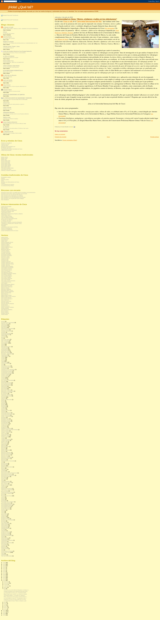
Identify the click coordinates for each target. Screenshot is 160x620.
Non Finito (3, 477)
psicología (3, 500)
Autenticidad (4, 347)
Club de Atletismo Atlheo (7, 217)
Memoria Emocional (6, 453)
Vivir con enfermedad (6, 556)
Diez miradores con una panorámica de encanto (13, 197)
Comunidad (4, 368)
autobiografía (4, 349)
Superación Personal (6, 542)
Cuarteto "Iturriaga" (6, 253)
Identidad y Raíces (6, 420)
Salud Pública (4, 525)
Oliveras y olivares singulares (8, 170)
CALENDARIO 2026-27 (8, 47)
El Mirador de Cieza (6, 147)
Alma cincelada (5, 329)
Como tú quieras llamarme (10, 122)
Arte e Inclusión (5, 340)
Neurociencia (4, 471)
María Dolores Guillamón (7, 291)
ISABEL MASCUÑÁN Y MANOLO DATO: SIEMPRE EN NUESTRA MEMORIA (20, 28)
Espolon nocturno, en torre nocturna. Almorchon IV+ (14, 86)
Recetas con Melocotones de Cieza (10, 182)
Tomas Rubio (4, 314)
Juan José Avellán (5, 279)
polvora (3, 498)
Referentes (4, 515)
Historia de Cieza (5, 410)
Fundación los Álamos (6, 219)
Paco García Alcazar (6, 297)
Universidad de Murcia (7, 551)
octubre (6, 584)
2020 (4, 570)
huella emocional (5, 415)
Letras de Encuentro (6, 150)
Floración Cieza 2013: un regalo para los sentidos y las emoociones (18, 192)
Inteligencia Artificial (6, 428)
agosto (5, 587)
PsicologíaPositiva (5, 506)
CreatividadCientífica (6, 371)
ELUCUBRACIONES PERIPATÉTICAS (13, 70)
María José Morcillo (6, 292)
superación (4, 541)
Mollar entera (4, 157)
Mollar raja (4, 159)
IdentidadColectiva (6, 421)
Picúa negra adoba (6, 165)
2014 (4, 577)
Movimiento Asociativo (6, 467)
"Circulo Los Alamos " (8, 81)
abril (5, 605)
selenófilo (3, 530)
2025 (4, 564)
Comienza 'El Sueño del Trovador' (10, 57)
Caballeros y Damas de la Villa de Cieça (11, 223)
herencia (3, 409)
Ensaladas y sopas (6, 177)
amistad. (3, 332)
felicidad (3, 403)
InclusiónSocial (5, 423)
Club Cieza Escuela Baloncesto (9, 218)
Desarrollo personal (6, 382)
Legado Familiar (5, 440)
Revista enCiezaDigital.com (8, 146)
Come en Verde (7, 107)
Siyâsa (3, 536)
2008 (4, 615)
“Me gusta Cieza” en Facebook (9, 210)
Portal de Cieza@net (6, 143)
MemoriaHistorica (5, 458)
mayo (5, 603)
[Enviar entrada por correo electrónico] (74, 126)
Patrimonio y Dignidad (6, 489)
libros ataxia (4, 442)
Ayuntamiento (4, 350)
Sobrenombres (5, 537)
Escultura (3, 397)
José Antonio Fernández (7, 267)
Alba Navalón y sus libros (7, 209)
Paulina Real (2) (5, 306)
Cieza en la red (5, 144)
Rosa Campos (4, 310)
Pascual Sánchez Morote (7, 303)
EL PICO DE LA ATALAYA (9, 75)
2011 (4, 610)
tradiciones (4, 547)
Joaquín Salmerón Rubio (7, 264)
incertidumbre (4, 422)
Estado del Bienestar (6, 399)
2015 (4, 576)
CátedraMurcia (5, 356)
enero (5, 609)
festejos (3, 404)
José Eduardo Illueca (6, 270)
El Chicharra (4, 393)
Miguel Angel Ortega (6, 295)
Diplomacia (4, 386)
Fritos (2, 180)
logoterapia (4, 444)
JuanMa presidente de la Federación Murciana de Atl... (16, 591)
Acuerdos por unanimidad (7, 322)
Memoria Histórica (5, 454)
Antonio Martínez (5, 245)
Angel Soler (4, 241)
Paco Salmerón (5, 300)
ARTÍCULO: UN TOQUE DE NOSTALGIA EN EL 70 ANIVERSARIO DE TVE (20, 43)
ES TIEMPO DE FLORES (9, 38)
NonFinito (3, 479)
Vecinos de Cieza (5, 552)
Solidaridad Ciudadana (7, 540)
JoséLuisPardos (5, 434)
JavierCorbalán (5, 430)
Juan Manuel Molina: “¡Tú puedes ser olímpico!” (14, 595)
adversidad (4, 325)
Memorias (3, 459)
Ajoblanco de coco (7, 109)
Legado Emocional (6, 439)
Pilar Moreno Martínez (6, 309)
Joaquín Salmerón (5, 432)
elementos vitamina (6, 394)
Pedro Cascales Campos (7, 307)
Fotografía (3, 406)
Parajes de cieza (5, 485)
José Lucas (4, 433)
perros (2, 494)
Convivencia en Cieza (6, 370)
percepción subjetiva (6, 493)
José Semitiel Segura (6, 276)
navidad (3, 470)
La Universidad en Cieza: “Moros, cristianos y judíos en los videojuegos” (86, 19)
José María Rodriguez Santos (8, 273)
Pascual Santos (5, 302)
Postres (3, 183)
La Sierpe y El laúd (6, 221)
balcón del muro (5, 351)
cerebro (3, 358)
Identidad (3, 417)
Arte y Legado (4, 341)
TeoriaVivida (4, 545)
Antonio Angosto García (7, 242)
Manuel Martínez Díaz (6, 285)
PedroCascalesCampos (7, 492)
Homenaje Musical (6, 412)
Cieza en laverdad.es (6, 228)
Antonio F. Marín (7, 89)
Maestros (3, 445)
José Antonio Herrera (6, 268)
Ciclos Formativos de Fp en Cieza (9, 230)
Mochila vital (4, 463)
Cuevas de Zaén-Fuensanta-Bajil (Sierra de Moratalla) (15, 99)
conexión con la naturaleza (8, 369)
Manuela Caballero (6, 289)
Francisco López (5, 256)
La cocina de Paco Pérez (7, 185)
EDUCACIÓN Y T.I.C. (8, 61)
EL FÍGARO (6, 126)
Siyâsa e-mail (6, 117)
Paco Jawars (4, 483)
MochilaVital (4, 464)
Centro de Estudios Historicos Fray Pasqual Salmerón (17, 51)
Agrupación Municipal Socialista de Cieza (11, 149)
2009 (4, 613)
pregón (3, 499)
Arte (2, 338)
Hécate (5, 32)
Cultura (3, 378)
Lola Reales (4, 283)
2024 (4, 565)
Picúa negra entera (6, 164)
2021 (4, 568)
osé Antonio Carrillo (6, 482)
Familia (3, 402)
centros (3, 357)
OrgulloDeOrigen (5, 481)
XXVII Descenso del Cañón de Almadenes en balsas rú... (16, 590)
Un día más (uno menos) (8, 33)
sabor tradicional (5, 523)
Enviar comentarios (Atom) (70, 140)
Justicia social (4, 436)
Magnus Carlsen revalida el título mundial (12, 133)
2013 (4, 579)
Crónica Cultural (5, 374)
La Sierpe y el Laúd (8, 27)
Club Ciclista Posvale (6, 216)
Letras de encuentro (6, 206)
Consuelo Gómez (5, 251)
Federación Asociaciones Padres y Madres (12, 213)
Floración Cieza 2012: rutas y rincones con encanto (14, 193)
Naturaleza (4, 469)
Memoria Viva (4, 456)
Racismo (3, 510)
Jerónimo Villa (4, 260)
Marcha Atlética (5, 446)
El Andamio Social (5, 392)
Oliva (2, 480)
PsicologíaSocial (5, 507)
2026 (4, 562)
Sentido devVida (5, 534)
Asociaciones (4, 343)
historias (3, 411)
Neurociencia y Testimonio (8, 475)
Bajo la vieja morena (7, 72)
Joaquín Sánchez (5, 265)
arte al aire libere (5, 339)
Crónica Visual (5, 375)
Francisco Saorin (5, 258)
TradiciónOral (4, 548)
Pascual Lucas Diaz (6, 301)
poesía (3, 497)
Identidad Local (5, 418)
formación (3, 405)
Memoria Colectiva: (6, 452)
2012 (4, 580)
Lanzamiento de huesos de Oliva (9, 227)
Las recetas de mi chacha (7, 184)
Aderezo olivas (5, 323)
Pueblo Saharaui (5, 509)
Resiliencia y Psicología (7, 519)
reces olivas (4, 513)
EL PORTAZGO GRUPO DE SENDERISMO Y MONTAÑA (17, 98)
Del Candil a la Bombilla (7, 380)
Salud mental (4, 524)
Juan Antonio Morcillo (6, 278)
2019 (4, 571)
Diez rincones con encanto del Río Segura (11, 195)
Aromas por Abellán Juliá (7, 211)
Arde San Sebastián (7, 76)
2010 (4, 612)
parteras (3, 487)
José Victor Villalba (6, 277)
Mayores (3, 448)
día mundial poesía (6, 384)
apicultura (3, 337)
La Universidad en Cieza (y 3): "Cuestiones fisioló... (15, 592)
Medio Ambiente (5, 450)
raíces (2, 512)
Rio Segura (4, 522)
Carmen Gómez (5, 250)
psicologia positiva (6, 503)
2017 (4, 573)
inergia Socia (4, 424)
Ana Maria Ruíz (5, 238)
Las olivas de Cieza (6, 169)
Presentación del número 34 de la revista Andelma (14, 52)
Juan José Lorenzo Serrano (8, 280)
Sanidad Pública (5, 528)
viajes (2, 553)
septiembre (6, 586)
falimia (3, 400)
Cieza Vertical (6, 85)
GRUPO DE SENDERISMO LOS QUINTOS (14, 94)
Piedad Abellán (5, 308)
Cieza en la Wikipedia (6, 229)
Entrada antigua (154, 137)
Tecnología (4, 544)
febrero (6, 607)
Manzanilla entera (5, 166)
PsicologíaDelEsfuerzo (7, 504)
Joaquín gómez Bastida (7, 266)
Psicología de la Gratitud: (7, 501)
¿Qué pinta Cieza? (6, 212)
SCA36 (3, 529)
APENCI (3, 335)
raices (2, 511)
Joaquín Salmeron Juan (7, 262)
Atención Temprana (6, 346)
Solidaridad (4, 539)
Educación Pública (6, 390)
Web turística (4, 207)
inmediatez (4, 426)
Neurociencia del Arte (6, 474)
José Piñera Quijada (6, 274)
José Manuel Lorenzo (6, 272)
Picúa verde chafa (5, 160)
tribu (2, 550)
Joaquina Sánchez (6, 261)
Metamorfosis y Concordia (7, 461)
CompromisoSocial (6, 367)
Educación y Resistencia (7, 391)
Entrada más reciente (60, 137)
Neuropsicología (5, 476)
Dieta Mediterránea (6, 385)
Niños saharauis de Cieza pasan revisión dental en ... (16, 596)
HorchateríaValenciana (7, 414)
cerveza (3, 359)
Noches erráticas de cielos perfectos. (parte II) (13, 104)
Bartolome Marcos (5, 249)
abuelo (3, 321)
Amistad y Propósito (6, 331)
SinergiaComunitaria (6, 535)
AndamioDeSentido (6, 333)
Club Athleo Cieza (5, 365)
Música (3, 468)
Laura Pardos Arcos (6, 282)
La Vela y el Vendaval (8, 56)
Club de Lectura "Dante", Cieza (11, 46)
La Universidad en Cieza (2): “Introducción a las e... (15, 598)
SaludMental (4, 527)
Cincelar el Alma (5, 363)
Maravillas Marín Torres (7, 290)
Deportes (3, 381)
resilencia (3, 516)
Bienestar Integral (5, 352)
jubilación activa (5, 435)
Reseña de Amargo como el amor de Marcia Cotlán (14, 123)
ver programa (109, 28)
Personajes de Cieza (6, 495)
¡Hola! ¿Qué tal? (20, 7)
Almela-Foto (6, 102)
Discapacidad (4, 387)
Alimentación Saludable (7, 328)
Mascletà (3, 447)
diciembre (6, 581)
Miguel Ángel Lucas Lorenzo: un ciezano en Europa (15, 594)
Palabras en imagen (8, 41)
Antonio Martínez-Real (6, 247)
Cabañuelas (4, 355)
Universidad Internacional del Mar (89, 21)
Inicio (108, 137)
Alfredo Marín (4, 237)
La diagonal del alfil (8, 131)
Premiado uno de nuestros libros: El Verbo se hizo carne (15, 128)
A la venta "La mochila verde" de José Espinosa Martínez (16, 113)
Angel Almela (4, 239)
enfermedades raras (6, 396)
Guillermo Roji (4, 259)
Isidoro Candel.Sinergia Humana (9, 429)
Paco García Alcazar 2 (6, 298)
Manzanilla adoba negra (7, 168)
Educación (4, 388)
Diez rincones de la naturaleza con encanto (12, 196)
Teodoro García (5, 313)
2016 (4, 574)
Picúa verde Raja (5, 162)
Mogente (3, 465)
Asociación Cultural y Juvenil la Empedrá (11, 222)
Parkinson (3, 486)
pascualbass (4, 224)
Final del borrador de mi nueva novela (11, 91)
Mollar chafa (4, 158)
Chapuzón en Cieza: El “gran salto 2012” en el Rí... (15, 599)
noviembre (6, 583)
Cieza (2, 361)
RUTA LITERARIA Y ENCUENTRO (11, 67)
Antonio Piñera (5, 248)
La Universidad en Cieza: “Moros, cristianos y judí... (15, 600)
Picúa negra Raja (5, 163)
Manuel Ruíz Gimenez (6, 286)
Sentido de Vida (5, 533)
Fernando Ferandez (6, 254)
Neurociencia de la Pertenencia (9, 473)
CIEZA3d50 (4, 362)
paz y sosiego (4, 491)
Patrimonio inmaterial (6, 488)
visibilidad (3, 554)
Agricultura (4, 327)
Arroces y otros (5, 179)
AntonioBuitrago (5, 334)
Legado (3, 438)
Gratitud (3, 408)
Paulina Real (4, 304)
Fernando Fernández (6, 255)
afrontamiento (4, 326)
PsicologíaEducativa (6, 505)
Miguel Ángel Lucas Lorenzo (8, 296)
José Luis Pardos (7, 80)
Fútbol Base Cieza (5, 215)
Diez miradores (5, 199)
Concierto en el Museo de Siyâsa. (10, 118)
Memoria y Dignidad (6, 457)
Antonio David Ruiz (6, 243)
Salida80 (3, 225)
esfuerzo (3, 398)
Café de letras (4, 145)
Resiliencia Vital (5, 518)
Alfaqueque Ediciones (9, 112)
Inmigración (4, 427)
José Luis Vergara (5, 271)
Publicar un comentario (60, 134)
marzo (5, 606)
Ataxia (2, 344)
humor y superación (6, 416)
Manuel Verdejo (5, 288)
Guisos (3, 178)
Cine (2, 364)
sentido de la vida (5, 531)
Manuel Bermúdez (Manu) (7, 284)
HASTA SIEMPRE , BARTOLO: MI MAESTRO (13, 62)
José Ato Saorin (7, 36)
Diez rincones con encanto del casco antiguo (12, 198)
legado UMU (4, 441)
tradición (3, 546)
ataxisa (3, 345)
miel (2, 462)
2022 (4, 567)
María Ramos (4, 294)
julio (5, 588)
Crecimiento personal (6, 373)
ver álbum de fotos (61, 39)
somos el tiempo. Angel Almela (11, 65)
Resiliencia (4, 517)
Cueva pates (4, 376)
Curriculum (4, 379)
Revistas (3, 521)
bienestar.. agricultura (6, 353)
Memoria (3, 451)
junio (5, 602)
